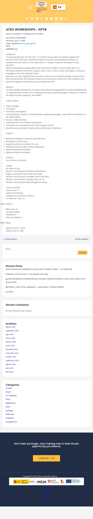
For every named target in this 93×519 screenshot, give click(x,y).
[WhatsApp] (65, 18)
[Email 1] (27, 18)
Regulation (10, 418)
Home (46, 488)
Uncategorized (11, 422)
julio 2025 (9, 334)
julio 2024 (9, 368)
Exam (8, 407)
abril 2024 (9, 372)
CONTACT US (46, 458)
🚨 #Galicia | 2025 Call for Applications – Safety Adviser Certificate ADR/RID (35, 287)
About (46, 499)
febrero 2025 (11, 342)
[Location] (32, 18)
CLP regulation (11, 395)
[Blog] (36, 18)
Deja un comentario (13, 34)
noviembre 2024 (12, 353)
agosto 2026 (11, 327)
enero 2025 (10, 345)
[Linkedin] (46, 18)
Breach (8, 392)
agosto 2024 (11, 364)
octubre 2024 (11, 357)
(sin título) (9, 292)
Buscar (8, 249)
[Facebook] (51, 18)
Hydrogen (9, 410)
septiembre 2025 (12, 330)
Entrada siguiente (82, 239)
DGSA (8, 399)
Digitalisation (11, 403)
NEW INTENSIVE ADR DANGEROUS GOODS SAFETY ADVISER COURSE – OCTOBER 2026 (39, 269)
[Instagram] (56, 18)
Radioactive (10, 414)
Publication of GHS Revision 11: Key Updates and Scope (27, 274)
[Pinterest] (61, 18)
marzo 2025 (10, 338)
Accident (9, 388)
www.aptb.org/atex (28, 43)
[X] (41, 18)
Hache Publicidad (64, 476)
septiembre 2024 (12, 360)
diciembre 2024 (12, 349)
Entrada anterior (10, 239)
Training (46, 490)
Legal (46, 501)
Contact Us (46, 496)
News (46, 493)
